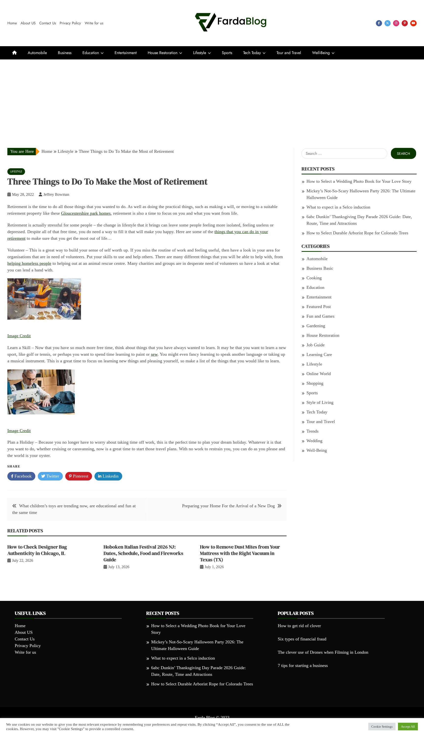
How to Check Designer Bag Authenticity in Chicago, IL (37, 550)
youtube (413, 23)
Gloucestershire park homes (86, 213)
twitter (387, 23)
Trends (312, 431)
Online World (318, 373)
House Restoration (162, 53)
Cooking (314, 277)
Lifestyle (199, 53)
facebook (379, 23)
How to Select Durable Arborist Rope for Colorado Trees (357, 232)
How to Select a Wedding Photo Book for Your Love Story (358, 181)
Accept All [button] (408, 726)
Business (64, 53)
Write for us (94, 23)
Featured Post (318, 306)
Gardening (315, 325)
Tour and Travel (289, 53)
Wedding (314, 440)
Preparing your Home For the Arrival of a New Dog (228, 505)
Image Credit (19, 335)
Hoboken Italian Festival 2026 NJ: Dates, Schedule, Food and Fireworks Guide (143, 553)
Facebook (22, 476)
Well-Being (321, 53)
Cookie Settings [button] (382, 726)
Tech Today (252, 53)
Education (90, 53)
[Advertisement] (212, 96)
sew (154, 354)
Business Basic (319, 268)
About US (28, 23)
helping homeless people (29, 263)
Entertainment (126, 53)
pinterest (405, 23)
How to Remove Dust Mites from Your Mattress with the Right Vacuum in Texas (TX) (240, 553)
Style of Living (319, 402)
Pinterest (80, 476)
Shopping (314, 383)
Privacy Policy (70, 23)
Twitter (52, 476)
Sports (227, 53)
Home (12, 23)
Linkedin (110, 476)
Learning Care (319, 354)
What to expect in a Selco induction (338, 207)
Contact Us (47, 23)
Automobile (37, 53)
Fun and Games (320, 316)
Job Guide (315, 344)
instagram (396, 23)
